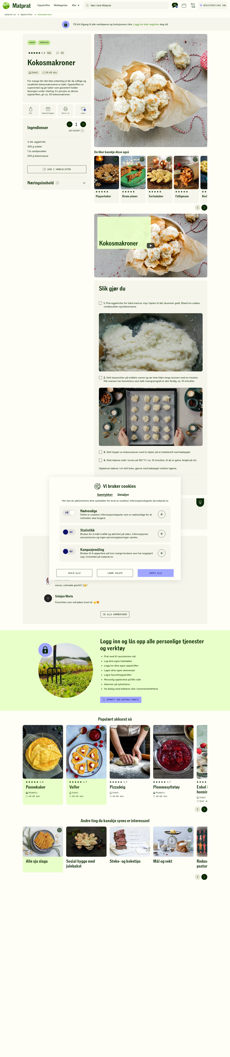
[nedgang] (69, 124)
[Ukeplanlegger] (184, 5)
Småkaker (44, 42)
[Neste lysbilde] (204, 208)
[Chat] (175, 5)
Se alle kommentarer (115, 614)
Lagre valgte (115, 573)
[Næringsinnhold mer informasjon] (57, 183)
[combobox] (127, 5)
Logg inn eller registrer (146, 24)
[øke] (83, 124)
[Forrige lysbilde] (198, 208)
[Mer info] (82, 130)
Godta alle (155, 573)
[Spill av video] (150, 245)
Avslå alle (74, 573)
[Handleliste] (193, 5)
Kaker (32, 42)
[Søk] (87, 5)
